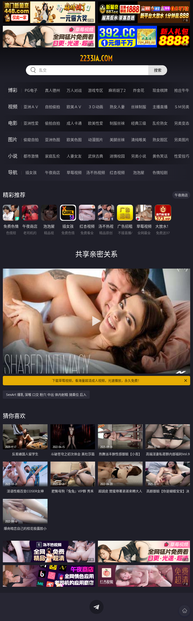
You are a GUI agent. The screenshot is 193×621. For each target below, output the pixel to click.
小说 (12, 156)
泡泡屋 (138, 172)
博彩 (12, 90)
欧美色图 (74, 139)
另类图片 (181, 139)
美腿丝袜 (117, 139)
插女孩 (31, 172)
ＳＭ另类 (181, 106)
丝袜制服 (138, 106)
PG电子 (31, 90)
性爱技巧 (181, 156)
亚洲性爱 (31, 123)
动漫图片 (95, 139)
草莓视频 (74, 172)
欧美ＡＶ (74, 106)
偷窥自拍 (31, 139)
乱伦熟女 (160, 123)
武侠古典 (95, 156)
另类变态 (181, 123)
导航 (12, 172)
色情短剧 (160, 172)
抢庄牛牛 (181, 90)
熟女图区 (160, 139)
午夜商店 (52, 172)
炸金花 (138, 90)
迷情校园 (117, 156)
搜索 (157, 70)
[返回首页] (184, 610)
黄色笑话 (160, 156)
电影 (12, 123)
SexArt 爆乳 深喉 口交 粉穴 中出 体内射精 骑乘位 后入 (46, 394)
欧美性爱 (95, 123)
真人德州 (52, 90)
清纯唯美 (138, 139)
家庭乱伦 (52, 156)
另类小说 (138, 156)
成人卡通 (74, 123)
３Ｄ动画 (95, 106)
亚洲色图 (52, 139)
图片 (12, 139)
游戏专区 (95, 90)
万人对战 (74, 90)
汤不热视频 (95, 172)
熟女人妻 (117, 106)
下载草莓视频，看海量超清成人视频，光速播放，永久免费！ (96, 380)
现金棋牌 (160, 90)
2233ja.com (96, 58)
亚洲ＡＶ (31, 106)
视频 (12, 107)
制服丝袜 (117, 123)
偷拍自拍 (52, 123)
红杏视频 (117, 172)
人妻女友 (74, 156)
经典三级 (138, 123)
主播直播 (160, 106)
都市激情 (31, 156)
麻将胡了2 (117, 90)
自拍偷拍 (52, 106)
